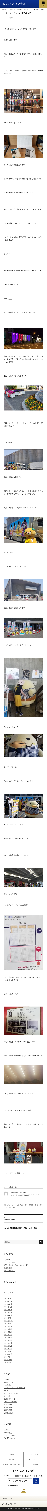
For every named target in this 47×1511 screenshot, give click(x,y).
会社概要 (11, 1459)
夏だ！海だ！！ (9, 1271)
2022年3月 (8, 1346)
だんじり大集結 (9, 1262)
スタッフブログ (35, 1454)
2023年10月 (8, 1301)
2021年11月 (8, 1357)
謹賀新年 (7, 1260)
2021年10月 (8, 1360)
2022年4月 (8, 1343)
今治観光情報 (8, 1407)
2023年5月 (8, 1312)
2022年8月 (8, 1332)
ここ (10, 298)
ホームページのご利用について (12, 1464)
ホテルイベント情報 (11, 1393)
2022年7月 (8, 1335)
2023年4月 (8, 1315)
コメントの (10, 1435)
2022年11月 (8, 1324)
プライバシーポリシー (35, 1459)
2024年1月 (8, 1299)
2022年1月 (8, 1351)
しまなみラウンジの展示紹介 (14, 1388)
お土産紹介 (8, 1385)
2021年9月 (8, 1362)
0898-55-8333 (20, 1481)
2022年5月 (8, 1340)
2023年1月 (8, 1318)
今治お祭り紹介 (9, 1399)
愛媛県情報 (8, 1410)
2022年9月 (8, 1329)
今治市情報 (8, 1404)
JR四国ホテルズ (8, 1498)
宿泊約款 (35, 1464)
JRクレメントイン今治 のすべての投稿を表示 (20, 1195)
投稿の (8, 1432)
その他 (6, 1391)
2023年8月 (8, 1304)
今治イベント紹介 (10, 1402)
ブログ (23, 1490)
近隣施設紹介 (8, 1413)
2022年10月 (8, 1326)
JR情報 (6, 1379)
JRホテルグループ (9, 1504)
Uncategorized (9, 1382)
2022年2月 (8, 1349)
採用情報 (11, 1454)
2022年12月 (8, 1321)
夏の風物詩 (8, 1268)
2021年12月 (8, 1354)
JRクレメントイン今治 (13, 4)
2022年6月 (8, 1337)
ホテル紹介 (8, 1396)
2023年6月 (8, 1310)
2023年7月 (8, 1307)
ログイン (7, 1430)
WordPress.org (9, 1438)
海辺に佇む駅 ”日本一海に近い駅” (16, 1265)
